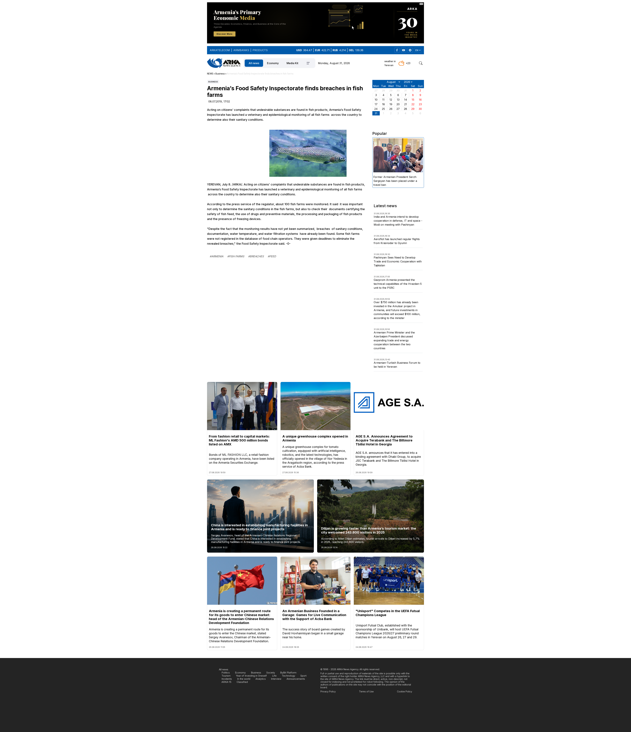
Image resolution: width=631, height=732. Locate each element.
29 (412, 108)
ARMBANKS (241, 50)
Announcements (296, 678)
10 (376, 99)
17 (376, 104)
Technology (288, 675)
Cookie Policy (404, 691)
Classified (242, 681)
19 (390, 104)
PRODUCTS (260, 50)
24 (376, 108)
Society (270, 672)
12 (390, 99)
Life (274, 675)
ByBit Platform (288, 672)
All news (254, 63)
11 (383, 99)
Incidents (227, 678)
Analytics (261, 678)
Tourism (226, 675)
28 (405, 108)
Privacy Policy (328, 691)
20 (398, 104)
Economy (273, 63)
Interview (276, 678)
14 (405, 99)
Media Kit (292, 63)
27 (398, 108)
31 (376, 113)
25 (383, 108)
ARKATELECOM (220, 50)
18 (383, 104)
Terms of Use (366, 691)
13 (398, 99)
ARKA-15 (226, 681)
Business (213, 82)
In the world (243, 678)
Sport (303, 675)
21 (405, 104)
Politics (226, 672)
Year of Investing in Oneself (251, 675)
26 (390, 108)
